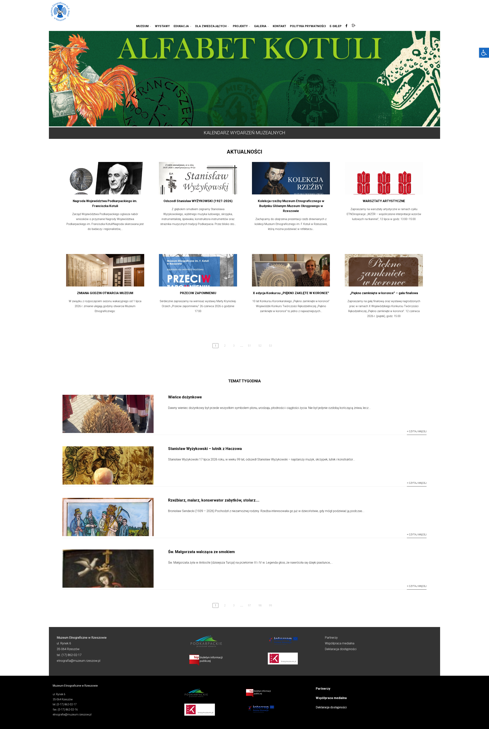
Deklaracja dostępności (340, 649)
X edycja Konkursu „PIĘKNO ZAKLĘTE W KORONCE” (291, 293)
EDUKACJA (181, 26)
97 (249, 605)
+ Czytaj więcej (417, 431)
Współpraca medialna (339, 643)
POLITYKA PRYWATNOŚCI (308, 26)
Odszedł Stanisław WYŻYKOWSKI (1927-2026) (198, 201)
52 (260, 345)
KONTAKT (279, 26)
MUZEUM (142, 26)
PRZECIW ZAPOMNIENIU (198, 293)
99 (270, 605)
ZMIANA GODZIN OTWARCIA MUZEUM (105, 293)
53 (270, 345)
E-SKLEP (336, 26)
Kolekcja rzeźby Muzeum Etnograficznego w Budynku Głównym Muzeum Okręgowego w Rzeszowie (291, 206)
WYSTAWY (162, 26)
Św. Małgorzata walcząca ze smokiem (201, 551)
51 (249, 345)
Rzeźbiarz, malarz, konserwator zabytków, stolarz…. (213, 500)
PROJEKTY (240, 26)
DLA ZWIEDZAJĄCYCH (211, 26)
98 (260, 605)
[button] (484, 53)
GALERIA (260, 26)
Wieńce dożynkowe (185, 397)
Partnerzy (331, 637)
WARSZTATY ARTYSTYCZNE (384, 201)
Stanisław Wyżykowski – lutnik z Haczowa (205, 448)
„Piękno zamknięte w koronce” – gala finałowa (384, 293)
